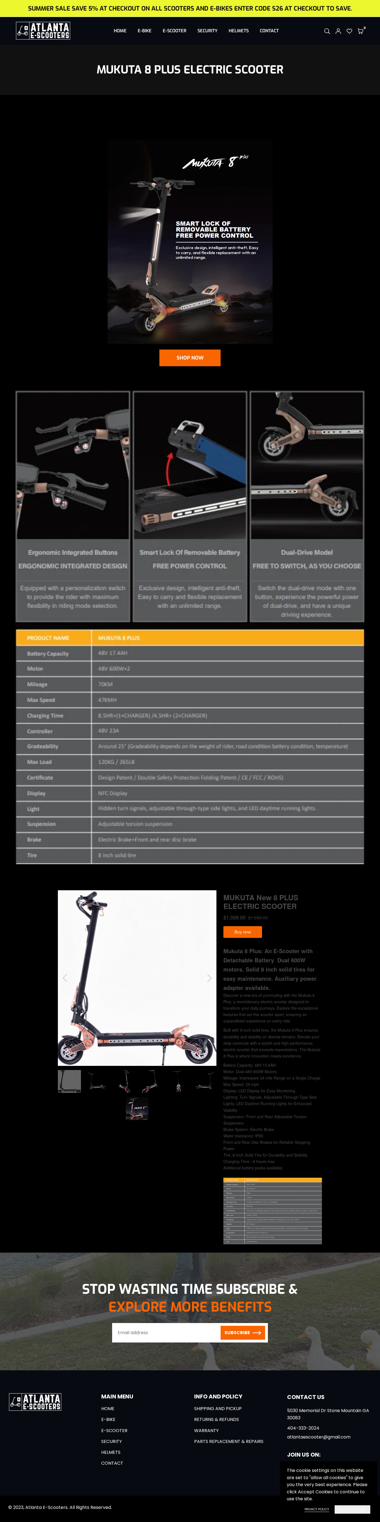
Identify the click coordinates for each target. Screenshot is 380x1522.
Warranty (206, 1430)
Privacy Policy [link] (317, 1509)
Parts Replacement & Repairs (228, 1441)
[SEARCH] (327, 30)
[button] (360, 30)
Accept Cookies (352, 1509)
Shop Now (190, 358)
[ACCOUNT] (338, 30)
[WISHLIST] (349, 30)
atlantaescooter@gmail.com (319, 1437)
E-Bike (145, 31)
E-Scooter (174, 31)
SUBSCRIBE (237, 1332)
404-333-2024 (303, 1428)
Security (208, 31)
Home (120, 31)
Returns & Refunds (216, 1419)
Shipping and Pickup (218, 1408)
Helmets (239, 31)
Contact (269, 31)
